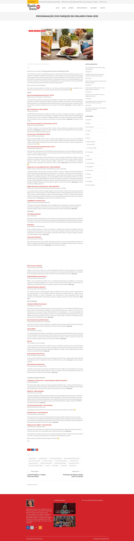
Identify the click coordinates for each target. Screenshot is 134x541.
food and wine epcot (74, 460)
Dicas (88, 134)
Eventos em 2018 (37, 30)
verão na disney (72, 465)
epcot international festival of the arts (71, 458)
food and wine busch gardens (61, 460)
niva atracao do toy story (74, 463)
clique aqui (68, 105)
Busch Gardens (90, 127)
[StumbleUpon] (30, 450)
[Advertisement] (37, 255)
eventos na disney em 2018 (34, 460)
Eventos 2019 (91, 144)
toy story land (64, 465)
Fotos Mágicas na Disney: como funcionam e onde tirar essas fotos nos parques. (95, 102)
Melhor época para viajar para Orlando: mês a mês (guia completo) (95, 81)
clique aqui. (51, 317)
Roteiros (89, 174)
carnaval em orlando (43, 458)
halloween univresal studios (46, 463)
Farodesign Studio (104, 538)
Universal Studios (91, 185)
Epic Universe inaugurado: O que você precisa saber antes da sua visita (95, 108)
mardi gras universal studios (60, 463)
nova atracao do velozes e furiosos (36, 465)
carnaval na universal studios (55, 458)
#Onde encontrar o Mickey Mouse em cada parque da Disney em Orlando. (104, 2)
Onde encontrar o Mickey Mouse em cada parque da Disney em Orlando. (94, 88)
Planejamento (90, 166)
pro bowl (47, 465)
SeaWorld (89, 177)
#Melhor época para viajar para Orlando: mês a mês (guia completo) (65, 2)
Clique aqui (37, 130)
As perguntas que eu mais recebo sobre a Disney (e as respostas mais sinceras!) (94, 75)
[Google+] (37, 450)
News (88, 155)
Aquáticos (89, 119)
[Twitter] (35, 450)
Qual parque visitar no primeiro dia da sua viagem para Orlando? (94, 95)
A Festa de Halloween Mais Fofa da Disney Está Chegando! (95, 68)
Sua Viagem (89, 181)
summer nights (55, 465)
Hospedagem (90, 152)
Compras (89, 130)
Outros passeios (90, 163)
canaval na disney (32, 458)
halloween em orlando (33, 463)
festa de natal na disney (47, 460)
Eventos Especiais (91, 141)
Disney (31, 30)
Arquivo (89, 123)
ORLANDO (43, 30)
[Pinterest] (28, 450)
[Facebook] (33, 450)
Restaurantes (90, 170)
